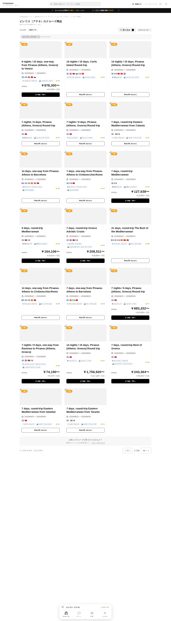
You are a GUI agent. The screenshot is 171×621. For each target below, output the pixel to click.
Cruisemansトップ (26, 17)
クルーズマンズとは (150, 4)
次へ (145, 451)
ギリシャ (50, 17)
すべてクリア (46, 37)
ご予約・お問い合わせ (98, 443)
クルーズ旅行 (76, 17)
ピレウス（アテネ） (63, 17)
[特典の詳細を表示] (119, 10)
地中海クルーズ (40, 17)
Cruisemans (8, 3)
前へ (129, 451)
